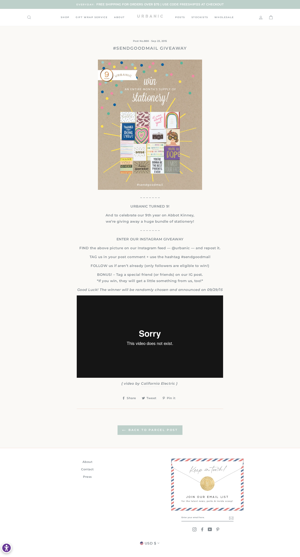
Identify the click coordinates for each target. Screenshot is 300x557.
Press (87, 476)
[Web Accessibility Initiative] (6, 547)
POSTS (180, 17)
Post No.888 (141, 41)
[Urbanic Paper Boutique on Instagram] (194, 529)
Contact (87, 469)
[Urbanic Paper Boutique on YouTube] (210, 529)
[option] (150, 4)
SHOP (65, 17)
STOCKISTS (199, 17)
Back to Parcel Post (152, 430)
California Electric (158, 383)
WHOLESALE (224, 17)
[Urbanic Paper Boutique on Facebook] (202, 529)
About (87, 462)
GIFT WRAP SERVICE (92, 17)
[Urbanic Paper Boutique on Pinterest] (218, 529)
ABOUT (119, 17)
